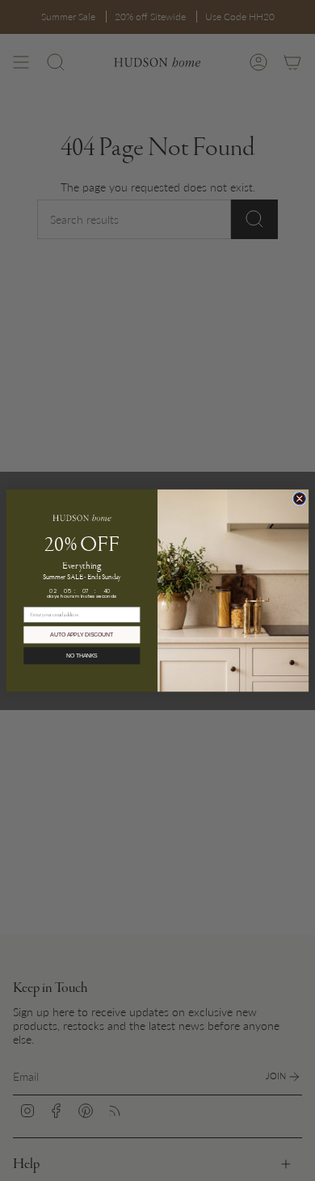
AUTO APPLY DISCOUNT (81, 635)
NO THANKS (82, 656)
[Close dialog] (299, 498)
